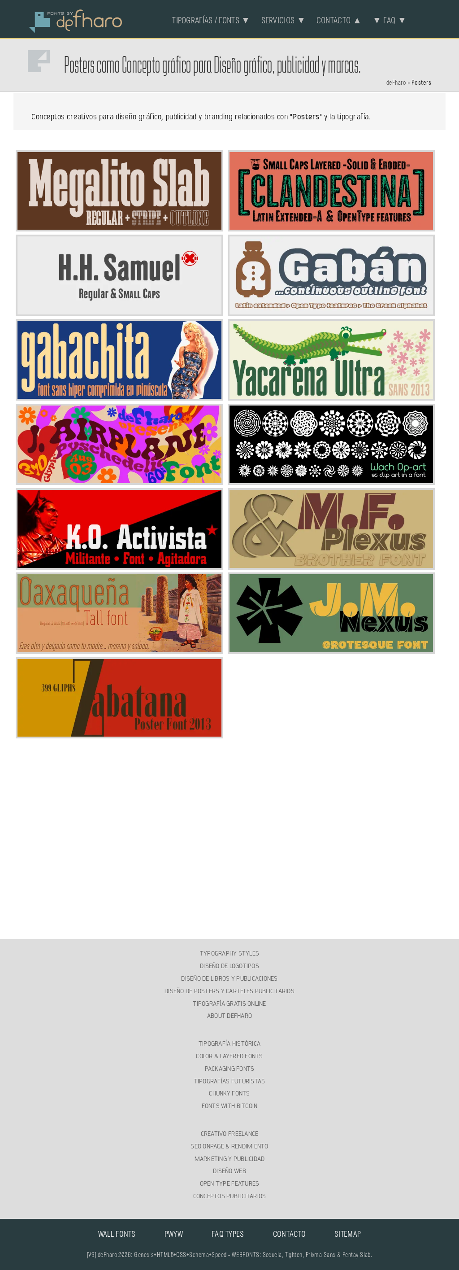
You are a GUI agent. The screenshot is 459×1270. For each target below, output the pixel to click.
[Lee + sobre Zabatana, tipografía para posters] (119, 733)
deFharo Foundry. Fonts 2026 (75, 20)
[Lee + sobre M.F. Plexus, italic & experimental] (331, 564)
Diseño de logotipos (229, 965)
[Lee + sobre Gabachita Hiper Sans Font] (119, 395)
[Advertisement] (230, 802)
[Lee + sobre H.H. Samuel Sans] (119, 310)
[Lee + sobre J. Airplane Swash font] (119, 479)
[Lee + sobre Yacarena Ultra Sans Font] (331, 395)
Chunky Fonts (229, 1093)
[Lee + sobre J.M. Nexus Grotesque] (331, 648)
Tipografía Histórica (229, 1043)
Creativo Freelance (230, 1133)
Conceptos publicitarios (229, 1196)
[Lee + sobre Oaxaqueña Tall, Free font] (119, 648)
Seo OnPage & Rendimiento (229, 1146)
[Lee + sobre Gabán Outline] (331, 310)
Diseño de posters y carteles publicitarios (229, 991)
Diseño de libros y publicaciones (229, 978)
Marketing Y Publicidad (230, 1158)
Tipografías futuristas (229, 1081)
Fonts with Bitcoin (230, 1105)
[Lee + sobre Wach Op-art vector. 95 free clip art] (331, 479)
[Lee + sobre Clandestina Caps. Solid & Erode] (331, 226)
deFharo (396, 83)
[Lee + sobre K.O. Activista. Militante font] (119, 564)
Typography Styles (229, 953)
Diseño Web (229, 1170)
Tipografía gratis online (229, 1003)
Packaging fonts (230, 1068)
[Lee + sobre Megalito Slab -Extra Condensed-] (119, 226)
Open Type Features (230, 1183)
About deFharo (229, 1015)
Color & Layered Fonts (229, 1056)
